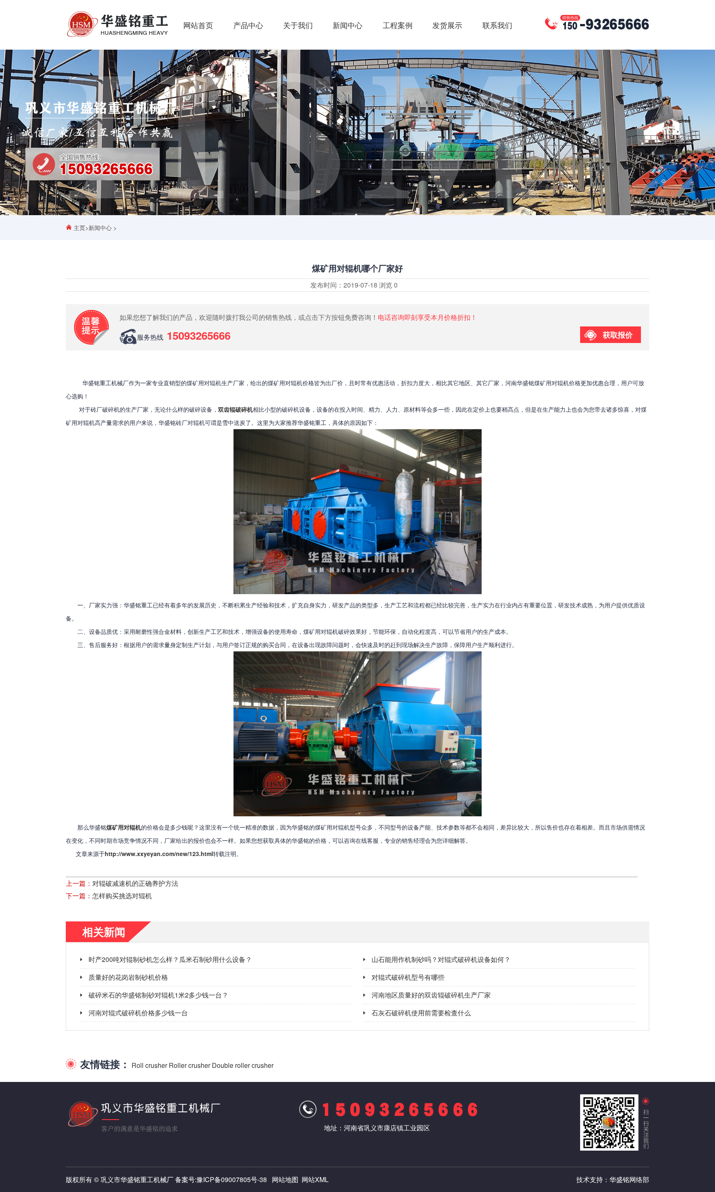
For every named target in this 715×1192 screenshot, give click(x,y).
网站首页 (198, 24)
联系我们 (497, 24)
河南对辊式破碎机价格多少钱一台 (138, 1012)
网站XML (315, 1179)
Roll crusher (149, 1065)
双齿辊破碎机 (235, 409)
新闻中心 (347, 24)
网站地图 (285, 1179)
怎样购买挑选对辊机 (122, 895)
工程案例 (398, 24)
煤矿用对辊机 (123, 827)
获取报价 (618, 334)
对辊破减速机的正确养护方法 (135, 883)
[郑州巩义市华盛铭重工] (117, 36)
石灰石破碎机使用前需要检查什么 (421, 1012)
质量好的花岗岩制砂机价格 (128, 977)
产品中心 (248, 24)
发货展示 (447, 24)
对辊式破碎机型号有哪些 (408, 977)
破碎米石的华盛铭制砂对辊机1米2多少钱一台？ (158, 995)
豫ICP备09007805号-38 (232, 1179)
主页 (79, 227)
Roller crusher (189, 1065)
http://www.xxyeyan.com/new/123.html (159, 853)
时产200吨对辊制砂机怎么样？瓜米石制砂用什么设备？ (170, 959)
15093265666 (198, 335)
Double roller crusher (243, 1065)
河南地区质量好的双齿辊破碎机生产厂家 (431, 995)
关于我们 (298, 24)
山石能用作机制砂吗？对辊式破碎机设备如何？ (441, 959)
